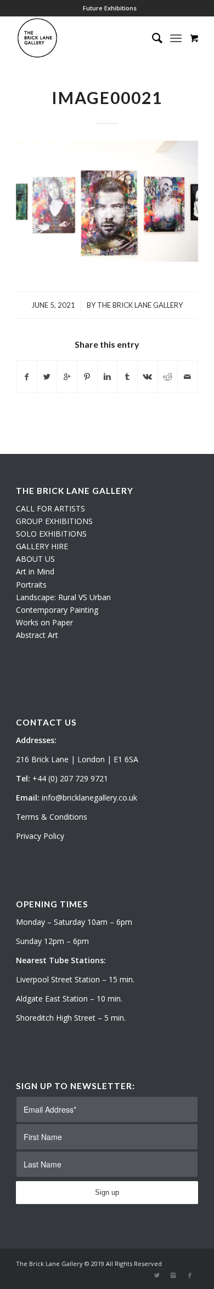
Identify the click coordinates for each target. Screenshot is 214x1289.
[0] (194, 38)
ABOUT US (35, 559)
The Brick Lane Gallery (140, 305)
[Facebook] (190, 1275)
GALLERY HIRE (42, 546)
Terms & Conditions (51, 817)
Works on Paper (44, 622)
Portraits (31, 584)
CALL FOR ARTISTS (50, 508)
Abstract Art (37, 635)
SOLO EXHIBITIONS (51, 533)
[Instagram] (173, 1275)
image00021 (107, 97)
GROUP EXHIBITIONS (54, 521)
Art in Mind (35, 571)
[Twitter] (157, 1275)
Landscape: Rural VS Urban (63, 597)
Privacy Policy (40, 836)
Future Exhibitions (110, 8)
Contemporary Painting (57, 610)
